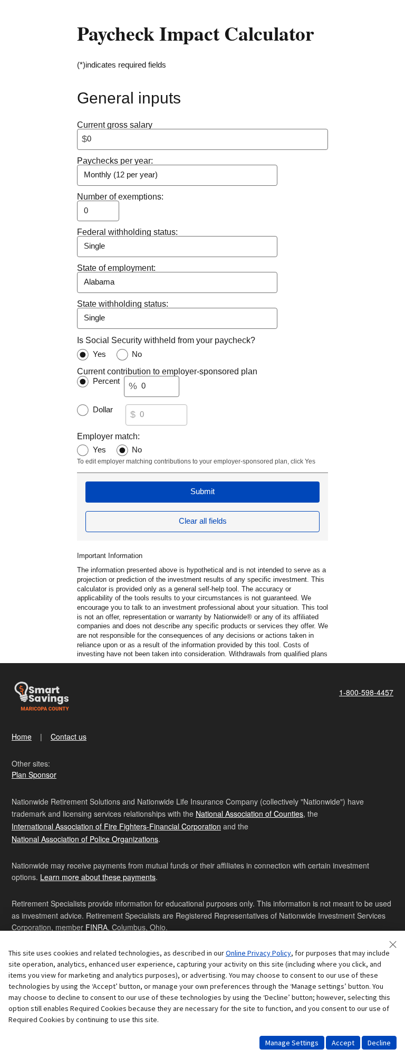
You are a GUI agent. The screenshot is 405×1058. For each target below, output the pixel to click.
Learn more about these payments (98, 877)
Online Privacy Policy (258, 953)
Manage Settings (292, 1042)
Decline (379, 1042)
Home (22, 736)
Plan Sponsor (34, 774)
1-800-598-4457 (366, 692)
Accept (343, 1042)
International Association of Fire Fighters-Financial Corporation (116, 826)
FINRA (96, 927)
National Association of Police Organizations (85, 839)
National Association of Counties (249, 813)
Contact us (68, 736)
